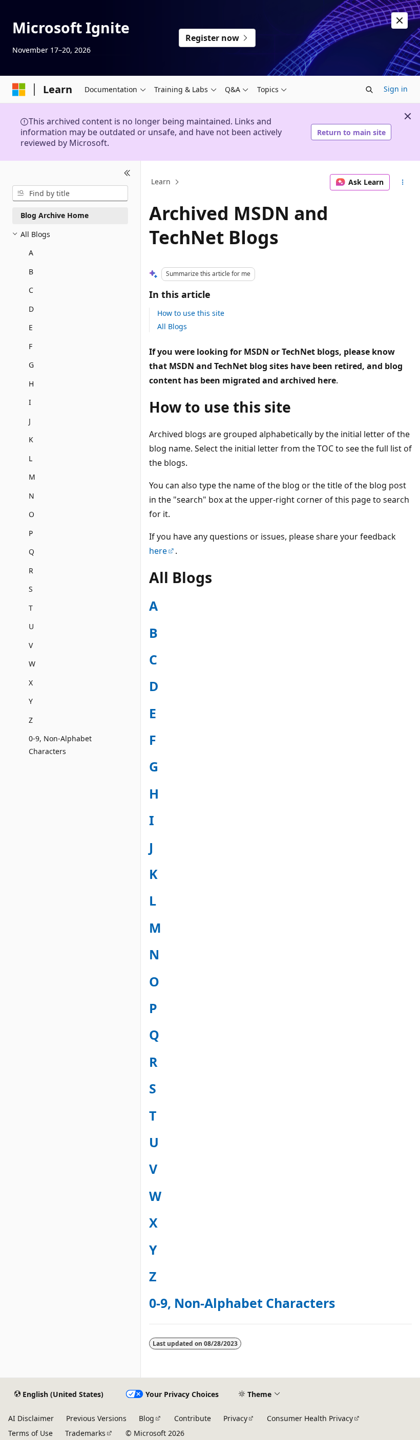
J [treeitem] (30, 421)
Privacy (235, 1418)
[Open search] (369, 89)
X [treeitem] (31, 682)
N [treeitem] (31, 496)
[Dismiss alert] (399, 20)
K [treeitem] (31, 439)
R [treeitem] (31, 570)
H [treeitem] (31, 384)
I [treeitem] (30, 402)
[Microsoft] (19, 89)
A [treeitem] (31, 252)
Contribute (192, 1418)
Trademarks (85, 1433)
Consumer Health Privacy (310, 1418)
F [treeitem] (30, 346)
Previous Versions (96, 1418)
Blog (146, 1418)
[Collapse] (127, 173)
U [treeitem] (31, 626)
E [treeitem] (31, 327)
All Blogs (172, 326)
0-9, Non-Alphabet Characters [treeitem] (60, 745)
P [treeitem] (31, 533)
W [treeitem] (32, 664)
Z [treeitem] (31, 720)
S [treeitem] (31, 589)
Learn (161, 182)
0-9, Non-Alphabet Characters (242, 1303)
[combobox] (70, 193)
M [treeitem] (32, 477)
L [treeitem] (30, 458)
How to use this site (190, 313)
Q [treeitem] (31, 551)
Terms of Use (30, 1433)
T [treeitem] (31, 608)
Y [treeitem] (31, 701)
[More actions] (403, 182)
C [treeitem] (31, 290)
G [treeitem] (31, 365)
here (158, 550)
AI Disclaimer (31, 1418)
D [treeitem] (31, 309)
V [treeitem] (31, 645)
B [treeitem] (31, 271)
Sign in (396, 89)
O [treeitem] (31, 514)
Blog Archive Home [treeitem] (54, 215)
